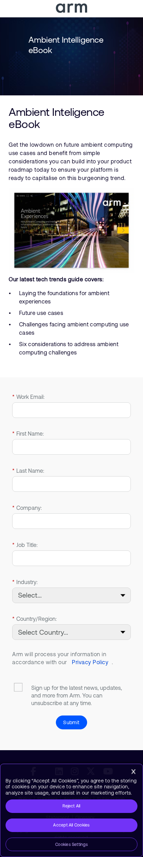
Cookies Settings (71, 844)
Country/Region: (34, 619)
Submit (71, 722)
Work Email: (28, 397)
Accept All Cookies (71, 825)
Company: (27, 508)
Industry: (24, 582)
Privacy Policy (90, 662)
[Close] (133, 771)
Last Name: (28, 471)
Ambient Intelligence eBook (65, 45)
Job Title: (24, 545)
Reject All (71, 806)
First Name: (28, 433)
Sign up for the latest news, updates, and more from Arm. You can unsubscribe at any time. (76, 695)
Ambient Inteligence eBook (56, 118)
